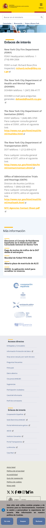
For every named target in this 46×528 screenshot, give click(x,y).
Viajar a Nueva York (32, 23)
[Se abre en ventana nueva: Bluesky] (28, 492)
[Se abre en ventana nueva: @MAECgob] (8, 492)
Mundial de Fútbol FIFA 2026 (18, 257)
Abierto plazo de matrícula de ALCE (21, 263)
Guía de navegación (15, 478)
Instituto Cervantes (14, 436)
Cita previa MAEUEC (14, 379)
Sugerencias (11, 384)
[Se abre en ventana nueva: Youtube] (19, 492)
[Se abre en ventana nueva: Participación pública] (23, 305)
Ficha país (10, 368)
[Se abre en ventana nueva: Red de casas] (23, 315)
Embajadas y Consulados (16, 346)
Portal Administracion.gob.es (17, 425)
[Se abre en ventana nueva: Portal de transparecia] (23, 325)
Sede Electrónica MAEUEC (16, 420)
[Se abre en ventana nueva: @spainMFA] (12, 492)
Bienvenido (18, 23)
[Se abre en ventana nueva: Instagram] (23, 492)
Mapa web (11, 485)
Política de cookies (14, 482)
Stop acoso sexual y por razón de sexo (21, 357)
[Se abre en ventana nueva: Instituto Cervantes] (23, 295)
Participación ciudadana (15, 390)
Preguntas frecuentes (14, 362)
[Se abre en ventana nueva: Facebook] (16, 492)
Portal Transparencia (14, 442)
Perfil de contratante (14, 401)
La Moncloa (11, 447)
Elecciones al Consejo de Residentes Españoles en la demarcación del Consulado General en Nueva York (21, 242)
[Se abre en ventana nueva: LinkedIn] (31, 492)
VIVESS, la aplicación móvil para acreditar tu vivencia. (19, 270)
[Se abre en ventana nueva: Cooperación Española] (23, 285)
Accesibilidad (12, 474)
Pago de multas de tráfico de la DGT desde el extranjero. (21, 251)
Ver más (7, 521)
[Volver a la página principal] (15, 6)
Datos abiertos (12, 373)
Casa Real (10, 453)
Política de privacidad (15, 471)
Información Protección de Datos (19, 351)
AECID (9, 431)
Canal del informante (14, 395)
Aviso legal (11, 467)
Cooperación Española (15, 414)
